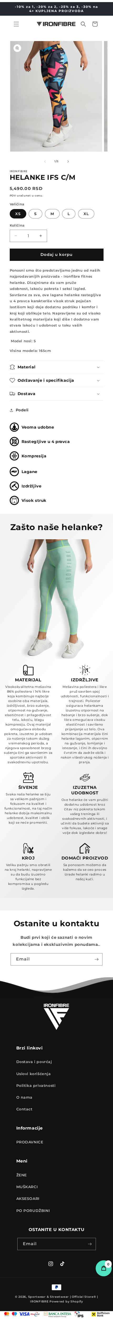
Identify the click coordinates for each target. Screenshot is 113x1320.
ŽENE (21, 1175)
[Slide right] (68, 161)
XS (18, 213)
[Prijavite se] (96, 959)
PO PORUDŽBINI (33, 1210)
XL (86, 213)
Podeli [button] (22, 410)
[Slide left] (45, 161)
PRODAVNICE (29, 1142)
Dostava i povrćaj (34, 1061)
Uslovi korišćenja (33, 1073)
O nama (24, 1097)
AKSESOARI (27, 1198)
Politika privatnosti (36, 1085)
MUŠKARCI (27, 1186)
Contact (24, 1109)
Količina (17, 225)
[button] (16, 24)
